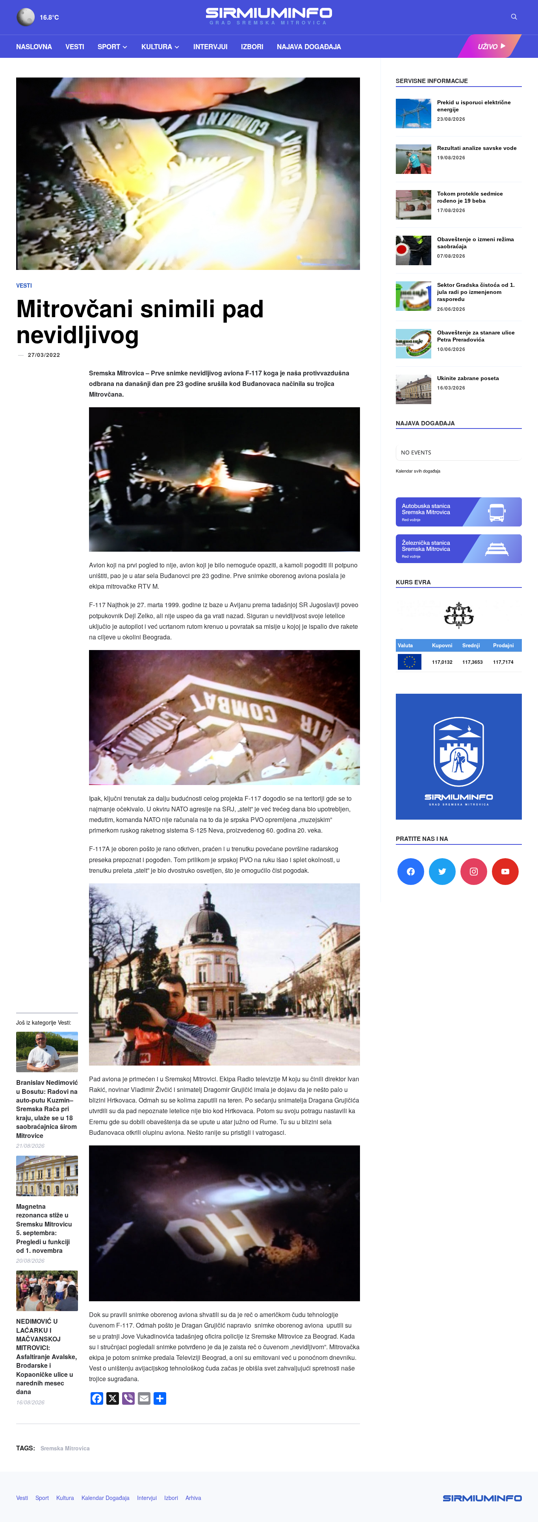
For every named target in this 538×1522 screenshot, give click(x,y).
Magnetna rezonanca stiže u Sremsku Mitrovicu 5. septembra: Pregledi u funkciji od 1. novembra (44, 1228)
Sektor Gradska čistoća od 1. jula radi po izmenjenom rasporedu (476, 292)
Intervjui (210, 46)
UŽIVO (487, 46)
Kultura (156, 46)
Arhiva (193, 1498)
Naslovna (34, 46)
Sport (109, 46)
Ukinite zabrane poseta (468, 378)
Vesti (74, 46)
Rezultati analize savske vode (477, 148)
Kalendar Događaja (106, 1498)
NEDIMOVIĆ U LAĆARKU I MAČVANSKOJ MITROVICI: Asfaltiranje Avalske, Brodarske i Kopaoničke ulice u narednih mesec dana (46, 1356)
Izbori (252, 46)
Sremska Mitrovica (65, 1448)
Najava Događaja (309, 46)
